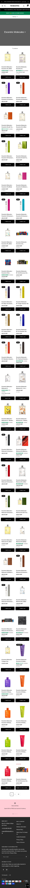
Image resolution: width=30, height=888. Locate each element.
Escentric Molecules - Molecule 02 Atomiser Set (7, 481)
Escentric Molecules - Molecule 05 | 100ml (21, 600)
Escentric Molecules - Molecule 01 (7, 387)
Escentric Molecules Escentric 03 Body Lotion (21, 722)
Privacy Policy (19, 839)
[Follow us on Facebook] (3, 869)
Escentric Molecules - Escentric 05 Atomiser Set (21, 215)
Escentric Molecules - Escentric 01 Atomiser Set (7, 98)
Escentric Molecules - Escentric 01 (21, 67)
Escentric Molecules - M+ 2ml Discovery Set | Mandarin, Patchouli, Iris (22, 780)
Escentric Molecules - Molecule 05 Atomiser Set (7, 600)
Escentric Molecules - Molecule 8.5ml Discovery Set (21, 630)
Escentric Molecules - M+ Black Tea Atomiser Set (7, 302)
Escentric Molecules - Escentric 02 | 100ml (21, 126)
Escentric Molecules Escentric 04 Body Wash (7, 780)
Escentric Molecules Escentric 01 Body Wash (7, 691)
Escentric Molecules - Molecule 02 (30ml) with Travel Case (22, 450)
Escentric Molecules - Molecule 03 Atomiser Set (7, 511)
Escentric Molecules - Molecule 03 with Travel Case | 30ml (22, 511)
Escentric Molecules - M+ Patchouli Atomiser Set (22, 358)
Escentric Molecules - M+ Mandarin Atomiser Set (7, 358)
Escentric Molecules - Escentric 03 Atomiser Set (7, 157)
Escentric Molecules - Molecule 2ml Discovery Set (8, 630)
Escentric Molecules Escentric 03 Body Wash (7, 751)
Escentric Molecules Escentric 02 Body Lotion (21, 691)
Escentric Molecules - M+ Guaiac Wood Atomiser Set (7, 330)
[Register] (26, 856)
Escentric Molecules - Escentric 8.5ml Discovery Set (7, 272)
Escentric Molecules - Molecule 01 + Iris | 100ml (21, 387)
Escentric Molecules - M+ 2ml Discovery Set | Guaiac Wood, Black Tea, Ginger (22, 272)
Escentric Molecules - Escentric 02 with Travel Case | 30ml (8, 126)
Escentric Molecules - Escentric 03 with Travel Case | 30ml (22, 157)
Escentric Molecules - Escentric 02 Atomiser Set (21, 98)
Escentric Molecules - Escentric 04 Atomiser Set (7, 215)
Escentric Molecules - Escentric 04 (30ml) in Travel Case (21, 186)
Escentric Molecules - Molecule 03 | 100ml (7, 540)
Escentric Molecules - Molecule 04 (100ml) (21, 540)
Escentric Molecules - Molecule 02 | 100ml (21, 480)
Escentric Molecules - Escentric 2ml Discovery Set (21, 243)
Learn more (24, 1)
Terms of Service (20, 842)
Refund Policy (19, 829)
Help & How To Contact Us (22, 833)
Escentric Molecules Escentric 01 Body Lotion (21, 660)
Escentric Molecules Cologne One (7, 660)
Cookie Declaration (20, 837)
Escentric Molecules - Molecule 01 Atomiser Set (7, 450)
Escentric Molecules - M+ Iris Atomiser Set (21, 330)
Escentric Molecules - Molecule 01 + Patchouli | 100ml (22, 419)
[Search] (5, 5)
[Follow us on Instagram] (6, 869)
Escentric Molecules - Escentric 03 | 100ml (7, 67)
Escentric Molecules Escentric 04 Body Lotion (21, 751)
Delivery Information (21, 826)
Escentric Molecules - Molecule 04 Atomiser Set (21, 571)
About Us (18, 824)
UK (10, 875)
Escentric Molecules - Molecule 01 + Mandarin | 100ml (8, 419)
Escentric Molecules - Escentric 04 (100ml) (7, 186)
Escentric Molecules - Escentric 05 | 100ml (7, 242)
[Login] (23, 5)
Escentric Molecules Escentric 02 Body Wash (7, 722)
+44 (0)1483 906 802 (7, 828)
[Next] (18, 794)
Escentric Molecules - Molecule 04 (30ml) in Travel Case (7, 571)
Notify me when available (22, 787)
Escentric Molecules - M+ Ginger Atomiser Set (22, 302)
